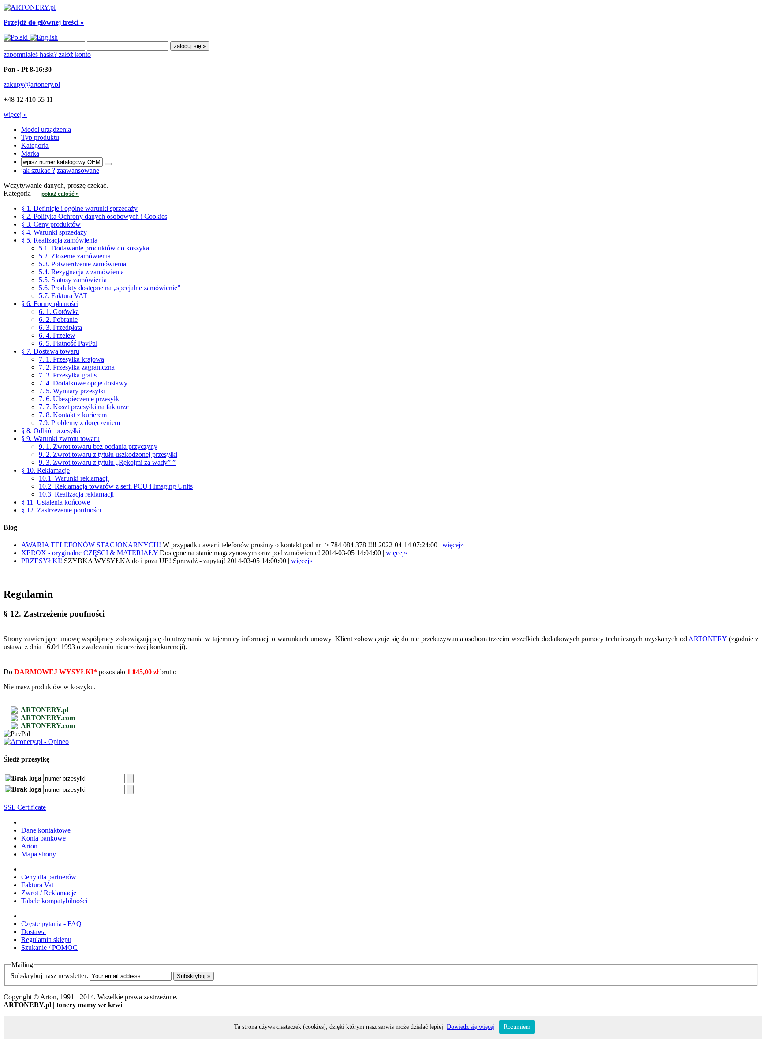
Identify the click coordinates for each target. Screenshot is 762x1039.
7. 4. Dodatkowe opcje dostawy (83, 383)
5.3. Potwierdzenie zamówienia (82, 264)
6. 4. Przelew (57, 335)
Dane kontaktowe (46, 830)
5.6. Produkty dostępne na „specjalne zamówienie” (109, 288)
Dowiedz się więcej (471, 1027)
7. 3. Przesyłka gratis (68, 375)
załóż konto (75, 54)
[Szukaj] (108, 164)
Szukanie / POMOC (49, 947)
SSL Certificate (25, 807)
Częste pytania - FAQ (51, 923)
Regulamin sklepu (46, 939)
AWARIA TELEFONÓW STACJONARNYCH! (91, 545)
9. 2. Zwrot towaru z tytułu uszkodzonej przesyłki (108, 454)
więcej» (453, 545)
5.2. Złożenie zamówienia (75, 256)
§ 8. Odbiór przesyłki (50, 430)
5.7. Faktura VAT (63, 295)
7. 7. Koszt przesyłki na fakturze (84, 407)
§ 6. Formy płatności (49, 303)
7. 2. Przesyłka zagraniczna (77, 367)
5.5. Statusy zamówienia (73, 280)
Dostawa (33, 931)
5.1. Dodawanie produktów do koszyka (94, 248)
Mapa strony (38, 854)
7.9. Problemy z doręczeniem (79, 422)
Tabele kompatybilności (54, 900)
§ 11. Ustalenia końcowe (55, 502)
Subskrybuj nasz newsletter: (49, 975)
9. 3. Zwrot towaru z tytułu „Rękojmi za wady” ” (107, 462)
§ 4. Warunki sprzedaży (54, 232)
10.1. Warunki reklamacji (74, 478)
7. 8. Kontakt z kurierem (73, 415)
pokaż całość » (60, 194)
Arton (29, 846)
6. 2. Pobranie (58, 319)
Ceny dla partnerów (48, 877)
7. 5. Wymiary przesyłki (72, 391)
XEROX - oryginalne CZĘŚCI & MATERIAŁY (89, 553)
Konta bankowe (43, 838)
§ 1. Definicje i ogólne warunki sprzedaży (79, 208)
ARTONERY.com (48, 717)
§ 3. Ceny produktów (51, 224)
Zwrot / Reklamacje (48, 893)
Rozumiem (517, 1027)
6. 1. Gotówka (59, 311)
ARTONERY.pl (44, 710)
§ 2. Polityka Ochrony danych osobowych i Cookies (94, 216)
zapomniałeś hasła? (31, 54)
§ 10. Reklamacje (45, 470)
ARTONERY (707, 639)
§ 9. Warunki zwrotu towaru (60, 438)
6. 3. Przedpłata (60, 327)
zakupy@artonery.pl (32, 84)
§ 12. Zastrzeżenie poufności (61, 510)
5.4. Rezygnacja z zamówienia (81, 272)
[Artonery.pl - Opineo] (36, 741)
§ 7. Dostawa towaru (50, 351)
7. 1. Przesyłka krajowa (71, 359)
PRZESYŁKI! (41, 560)
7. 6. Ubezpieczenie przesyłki (80, 399)
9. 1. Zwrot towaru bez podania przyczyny (98, 446)
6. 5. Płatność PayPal (68, 343)
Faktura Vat (37, 885)
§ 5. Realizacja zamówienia (59, 240)
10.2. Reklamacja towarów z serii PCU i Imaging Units (116, 486)
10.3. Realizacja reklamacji (76, 494)
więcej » (15, 114)
